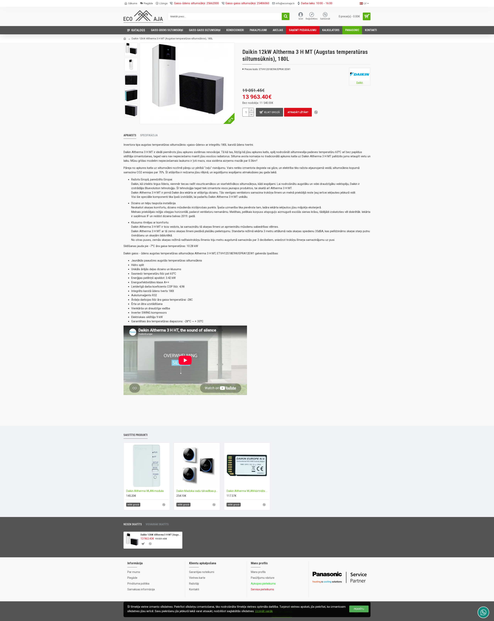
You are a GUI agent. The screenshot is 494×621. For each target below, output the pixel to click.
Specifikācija (149, 135)
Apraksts (130, 135)
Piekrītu (359, 608)
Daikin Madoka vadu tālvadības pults (197, 490)
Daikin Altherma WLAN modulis (145, 490)
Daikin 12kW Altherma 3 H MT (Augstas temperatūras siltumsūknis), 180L (160, 534)
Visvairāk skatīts (157, 524)
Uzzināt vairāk (264, 611)
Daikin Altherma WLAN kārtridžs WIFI (248, 490)
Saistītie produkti (136, 435)
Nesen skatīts (133, 524)
